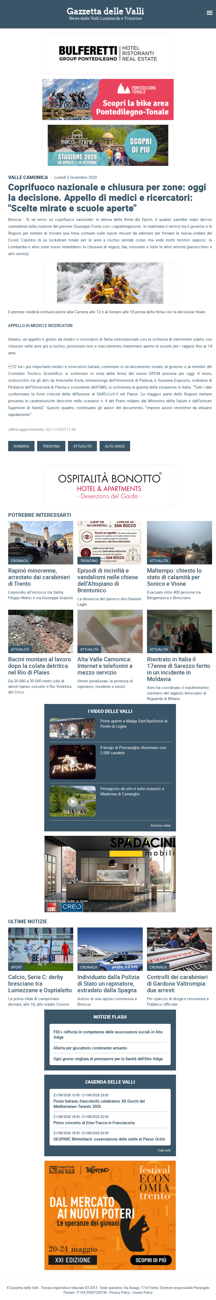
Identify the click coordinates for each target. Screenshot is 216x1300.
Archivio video (161, 825)
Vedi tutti (164, 1150)
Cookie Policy (142, 1292)
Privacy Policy (119, 1292)
